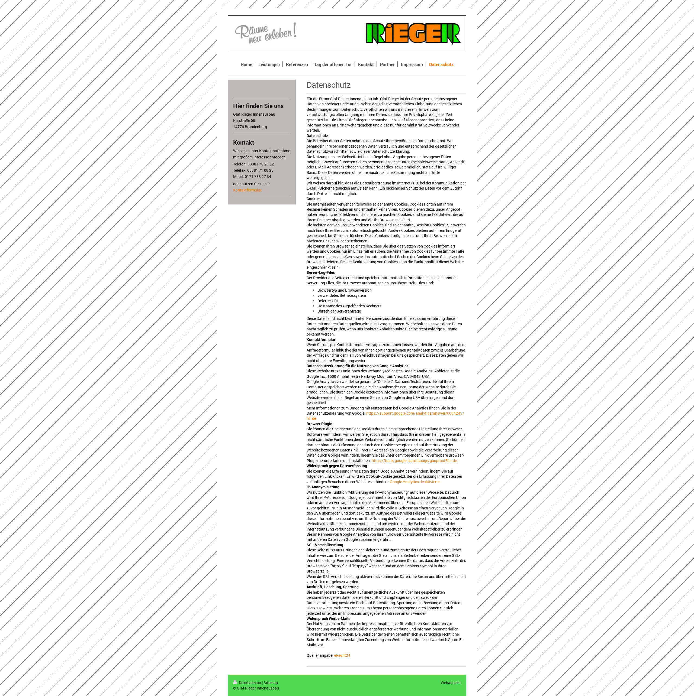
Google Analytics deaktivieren (415, 481)
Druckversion (250, 682)
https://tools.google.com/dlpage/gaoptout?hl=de (414, 460)
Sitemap (271, 682)
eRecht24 (342, 655)
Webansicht (451, 682)
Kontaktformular (247, 190)
